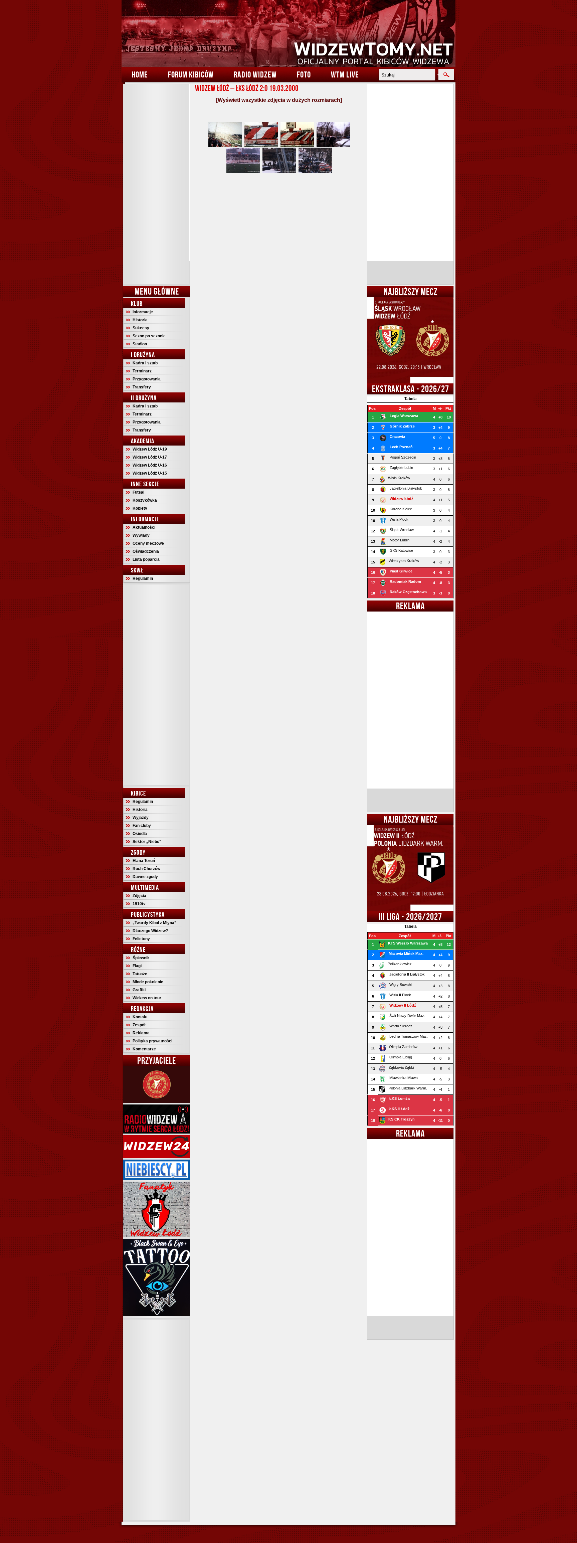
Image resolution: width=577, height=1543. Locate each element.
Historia (140, 320)
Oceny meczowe (148, 543)
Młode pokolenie (148, 982)
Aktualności (144, 527)
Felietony (141, 938)
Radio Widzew (255, 74)
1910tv (139, 903)
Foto (304, 74)
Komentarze (144, 1049)
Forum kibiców (191, 74)
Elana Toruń (144, 860)
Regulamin (143, 578)
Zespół (139, 1025)
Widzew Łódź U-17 (150, 457)
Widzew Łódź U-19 (150, 449)
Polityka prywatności (152, 1041)
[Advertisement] (156, 184)
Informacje (143, 312)
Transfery (142, 387)
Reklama (141, 1033)
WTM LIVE (345, 74)
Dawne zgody (145, 876)
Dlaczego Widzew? (150, 930)
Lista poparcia (146, 559)
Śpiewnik (141, 958)
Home (140, 74)
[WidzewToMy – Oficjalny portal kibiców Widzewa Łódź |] (288, 33)
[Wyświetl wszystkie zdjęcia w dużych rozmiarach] (279, 100)
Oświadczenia (146, 551)
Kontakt (140, 1017)
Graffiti (139, 990)
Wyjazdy (141, 817)
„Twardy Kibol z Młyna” (154, 922)
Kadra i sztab (145, 363)
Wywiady (141, 535)
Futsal (138, 492)
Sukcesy (141, 328)
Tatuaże (140, 974)
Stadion (140, 344)
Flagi (137, 966)
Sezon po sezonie (149, 336)
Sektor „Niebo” (147, 841)
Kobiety (140, 508)
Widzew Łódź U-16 (150, 465)
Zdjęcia (139, 895)
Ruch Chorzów (146, 868)
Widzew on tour (147, 998)
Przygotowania (147, 379)
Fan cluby (142, 825)
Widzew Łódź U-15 (150, 473)
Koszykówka (145, 500)
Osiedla (140, 833)
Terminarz (142, 371)
